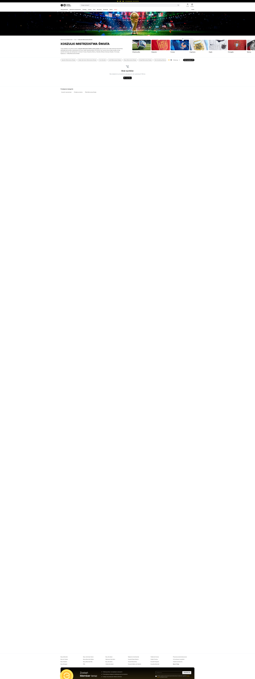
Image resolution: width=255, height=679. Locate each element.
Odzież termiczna (155, 656)
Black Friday (176, 664)
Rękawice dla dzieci (110, 659)
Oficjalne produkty (78, 92)
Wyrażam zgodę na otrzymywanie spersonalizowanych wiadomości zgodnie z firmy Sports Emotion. (173, 676)
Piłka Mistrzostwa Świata (90, 92)
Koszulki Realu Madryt (133, 659)
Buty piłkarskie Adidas (88, 659)
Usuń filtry (128, 77)
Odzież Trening (154, 659)
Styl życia (99, 9)
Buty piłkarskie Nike (88, 661)
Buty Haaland (64, 661)
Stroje (192, 9)
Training (84, 9)
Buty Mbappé (64, 664)
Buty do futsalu (64, 659)
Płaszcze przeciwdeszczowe (180, 656)
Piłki (84, 664)
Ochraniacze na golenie (178, 659)
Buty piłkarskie (64, 9)
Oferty (115, 9)
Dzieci (111, 9)
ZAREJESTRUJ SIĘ (187, 672)
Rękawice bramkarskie (75, 9)
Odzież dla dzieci (109, 664)
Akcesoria (105, 9)
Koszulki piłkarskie (155, 664)
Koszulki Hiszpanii (155, 661)
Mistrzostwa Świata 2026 (66, 39)
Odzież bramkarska (177, 661)
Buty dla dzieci (109, 656)
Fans (94, 9)
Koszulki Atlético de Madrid (134, 664)
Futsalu (90, 9)
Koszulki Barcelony (132, 661)
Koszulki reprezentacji (66, 92)
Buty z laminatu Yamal (88, 656)
